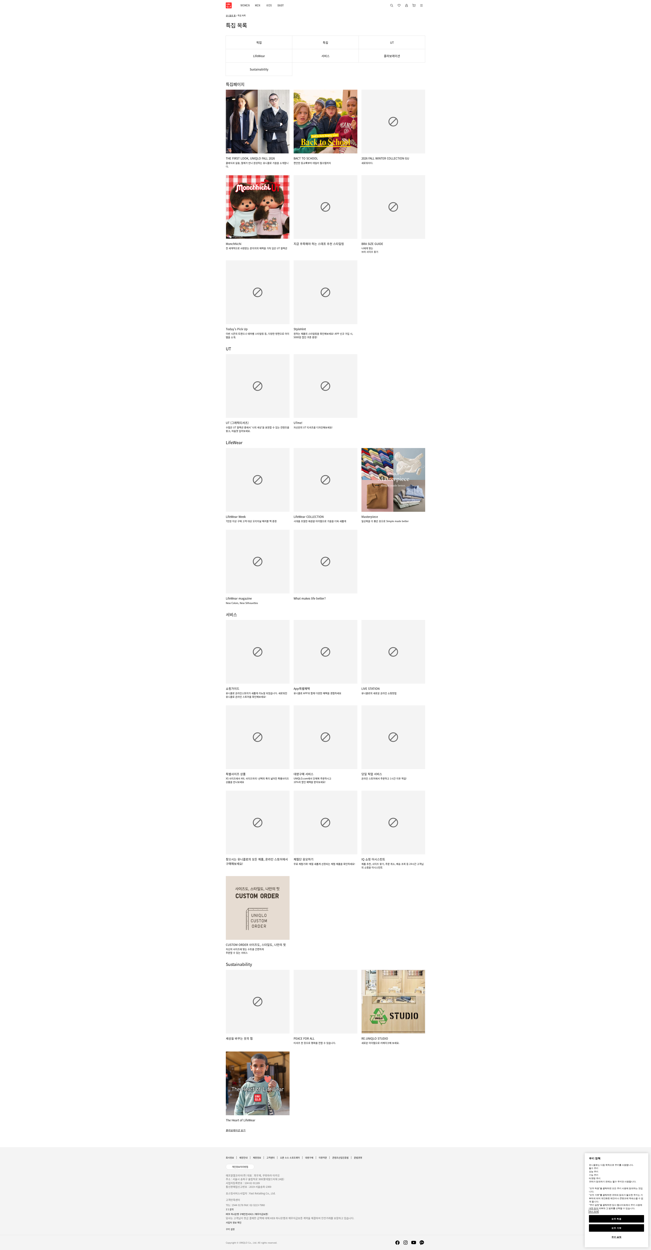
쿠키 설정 (616, 1236)
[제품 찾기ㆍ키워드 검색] (421, 5)
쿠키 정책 (593, 1211)
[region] (616, 1200)
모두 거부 (616, 1227)
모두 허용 (616, 1218)
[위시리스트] (399, 5)
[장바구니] (414, 5)
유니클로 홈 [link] (231, 15)
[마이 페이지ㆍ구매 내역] (406, 5)
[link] (325, 1130)
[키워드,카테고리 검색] (391, 5)
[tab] (245, 5)
